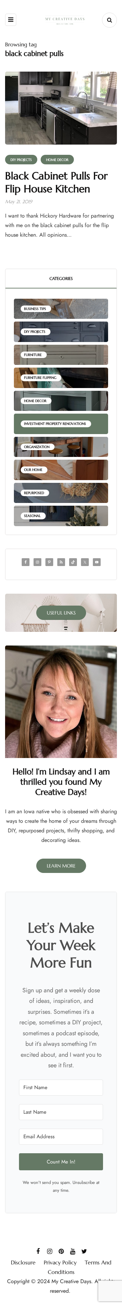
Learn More (61, 866)
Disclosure (23, 1262)
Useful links (61, 613)
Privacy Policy (60, 1262)
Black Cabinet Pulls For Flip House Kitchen (56, 182)
